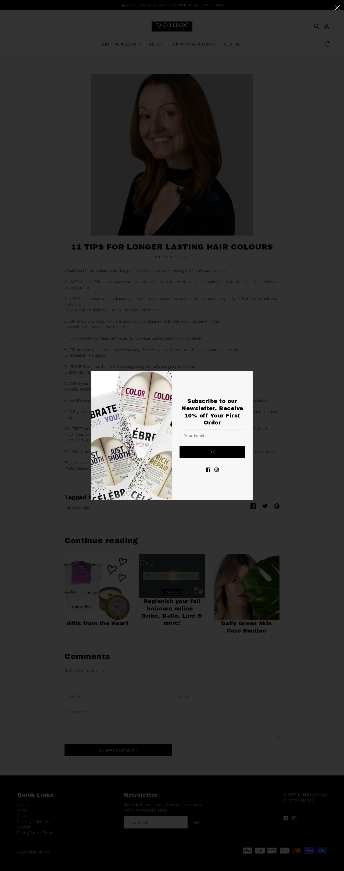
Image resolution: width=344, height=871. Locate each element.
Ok (212, 451)
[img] (208, 469)
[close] (337, 7)
